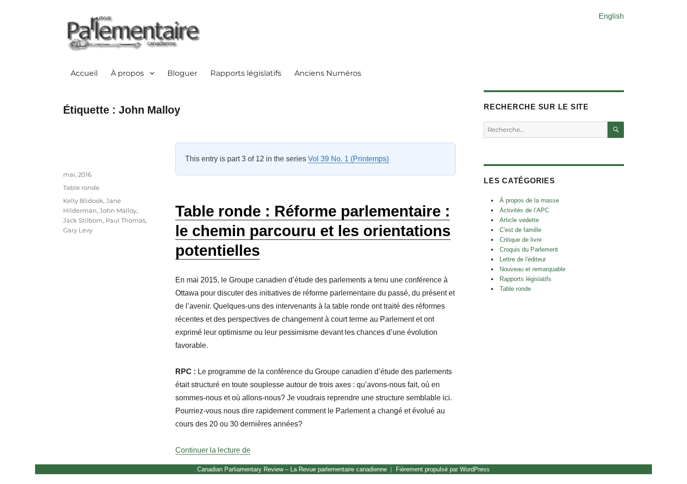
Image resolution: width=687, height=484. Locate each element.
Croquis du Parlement (529, 249)
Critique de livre (521, 239)
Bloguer (182, 73)
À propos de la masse (529, 200)
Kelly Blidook (83, 200)
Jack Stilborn (83, 220)
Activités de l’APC (524, 210)
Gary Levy (78, 230)
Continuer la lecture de (212, 450)
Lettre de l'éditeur (523, 259)
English (611, 16)
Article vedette (519, 220)
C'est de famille (520, 229)
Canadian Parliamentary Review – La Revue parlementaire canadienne (292, 469)
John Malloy (118, 210)
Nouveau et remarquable (532, 269)
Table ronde (81, 187)
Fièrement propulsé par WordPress (443, 469)
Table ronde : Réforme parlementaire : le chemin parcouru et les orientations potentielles (313, 230)
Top (665, 462)
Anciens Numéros (327, 73)
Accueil (84, 73)
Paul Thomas (125, 220)
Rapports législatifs (245, 73)
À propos (127, 73)
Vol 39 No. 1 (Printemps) (348, 159)
